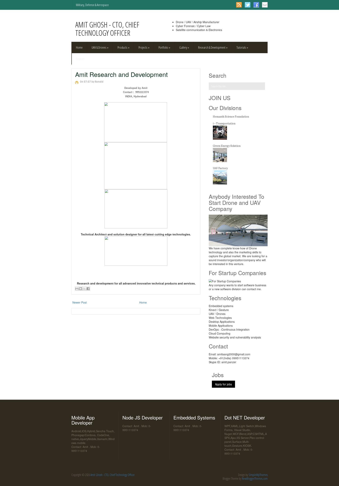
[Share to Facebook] (88, 289)
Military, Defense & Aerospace (92, 5)
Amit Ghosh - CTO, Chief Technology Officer (107, 28)
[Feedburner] (265, 4)
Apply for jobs (223, 384)
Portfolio (164, 47)
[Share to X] (84, 289)
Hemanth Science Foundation (231, 116)
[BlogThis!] (81, 289)
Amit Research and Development (121, 74)
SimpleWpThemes (258, 475)
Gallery (184, 47)
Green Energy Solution (227, 146)
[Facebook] (256, 4)
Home (79, 47)
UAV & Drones (100, 47)
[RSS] (239, 4)
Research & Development (213, 47)
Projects (144, 47)
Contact (80, 59)
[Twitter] (247, 4)
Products (123, 47)
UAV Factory (220, 168)
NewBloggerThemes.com (255, 478)
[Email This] (77, 289)
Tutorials (242, 47)
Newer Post (79, 302)
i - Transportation (224, 123)
